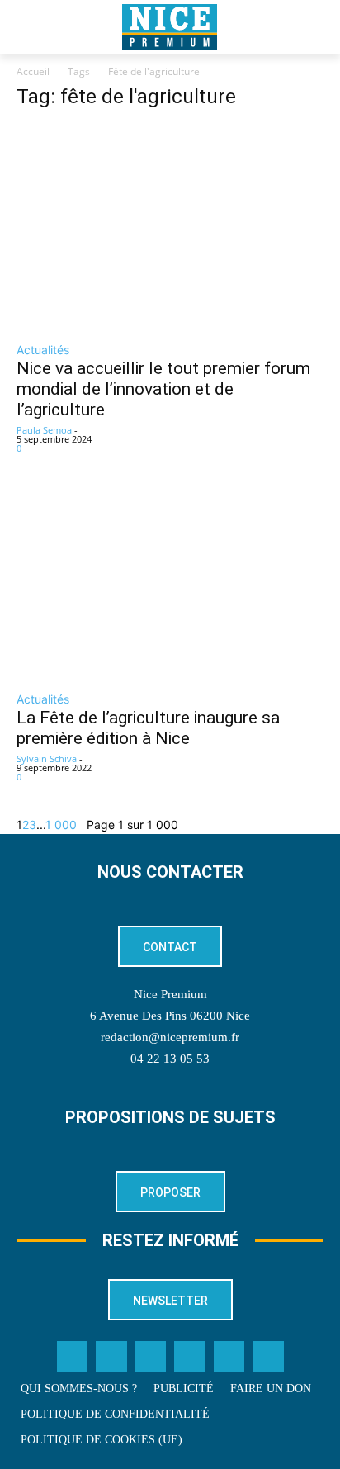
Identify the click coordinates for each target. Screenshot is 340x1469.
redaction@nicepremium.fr (170, 1037)
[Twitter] (111, 1356)
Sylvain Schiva (47, 758)
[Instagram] (151, 1356)
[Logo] (170, 27)
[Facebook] (72, 1356)
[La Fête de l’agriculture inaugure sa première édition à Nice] (170, 583)
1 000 (61, 824)
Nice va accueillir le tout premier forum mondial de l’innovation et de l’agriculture (163, 388)
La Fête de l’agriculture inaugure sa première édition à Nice (148, 728)
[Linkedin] (189, 1356)
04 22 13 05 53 (170, 1058)
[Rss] (268, 1356)
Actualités (43, 350)
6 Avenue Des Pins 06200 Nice (170, 1015)
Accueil (33, 71)
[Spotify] (229, 1356)
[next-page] (82, 824)
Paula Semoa (44, 430)
